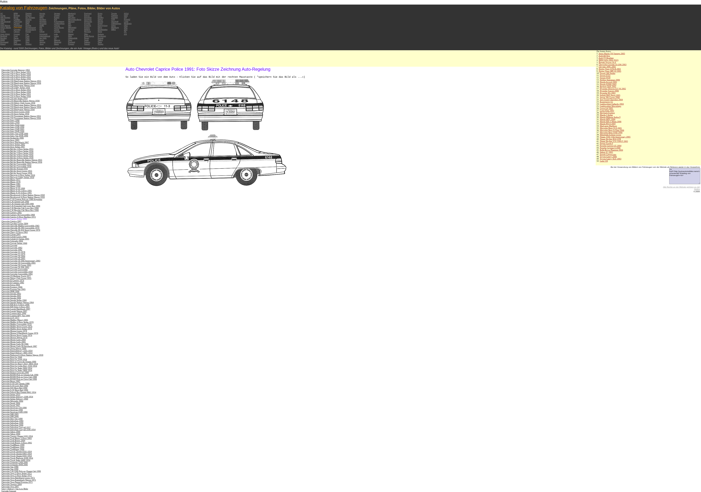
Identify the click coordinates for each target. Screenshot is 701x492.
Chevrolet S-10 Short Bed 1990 (14, 390)
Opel (70, 40)
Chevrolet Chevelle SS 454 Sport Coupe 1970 (20, 230)
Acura (2, 15)
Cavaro (17, 23)
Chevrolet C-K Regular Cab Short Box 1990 (20, 210)
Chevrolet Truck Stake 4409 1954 (15, 460)
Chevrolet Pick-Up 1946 (11, 357)
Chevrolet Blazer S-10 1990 (13, 188)
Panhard (87, 13)
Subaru (101, 34)
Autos (697, 189)
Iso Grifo (43, 38)
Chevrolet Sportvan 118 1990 (14, 407)
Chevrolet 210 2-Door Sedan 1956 (16, 92)
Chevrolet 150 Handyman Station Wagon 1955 (21, 81)
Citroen (17, 32)
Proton (87, 27)
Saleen (87, 42)
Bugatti (17, 15)
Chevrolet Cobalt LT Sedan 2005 (15, 239)
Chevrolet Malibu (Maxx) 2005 (14, 320)
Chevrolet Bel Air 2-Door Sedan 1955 (17, 149)
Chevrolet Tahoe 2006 (10, 434)
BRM (16, 13)
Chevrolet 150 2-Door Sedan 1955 (16, 72)
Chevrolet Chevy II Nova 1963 (14, 232)
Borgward (4, 42)
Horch (41, 15)
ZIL (125, 32)
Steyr (100, 27)
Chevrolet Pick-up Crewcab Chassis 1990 (18, 361)
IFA (40, 27)
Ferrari (28, 32)
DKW (28, 21)
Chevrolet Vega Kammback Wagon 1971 (18, 480)
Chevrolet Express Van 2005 (13, 289)
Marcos (57, 40)
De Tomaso (30, 17)
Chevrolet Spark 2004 (10, 403)
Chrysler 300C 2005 (607, 67)
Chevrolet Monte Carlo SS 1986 (14, 344)
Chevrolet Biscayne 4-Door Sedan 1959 (18, 175)
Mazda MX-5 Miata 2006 (610, 121)
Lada (126, 21)
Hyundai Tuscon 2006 (609, 91)
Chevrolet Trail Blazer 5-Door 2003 (16, 438)
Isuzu (41, 40)
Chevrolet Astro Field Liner (12, 125)
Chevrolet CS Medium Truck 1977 (16, 276)
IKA (41, 30)
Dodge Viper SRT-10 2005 (610, 71)
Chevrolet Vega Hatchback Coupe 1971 (18, 478)
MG (69, 23)
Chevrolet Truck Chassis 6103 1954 (16, 451)
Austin (3, 32)
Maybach (72, 13)
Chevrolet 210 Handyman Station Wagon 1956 (21, 107)
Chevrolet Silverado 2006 (12, 401)
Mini (69, 25)
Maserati (57, 42)
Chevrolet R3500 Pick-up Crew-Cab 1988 (19, 377)
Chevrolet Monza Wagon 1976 (14, 337)
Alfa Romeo (5, 17)
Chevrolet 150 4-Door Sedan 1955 (16, 76)
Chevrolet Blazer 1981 (10, 184)
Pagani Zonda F (606, 143)
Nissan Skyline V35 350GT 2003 (614, 141)
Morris (70, 32)
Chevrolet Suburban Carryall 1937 (16, 427)
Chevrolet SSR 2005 (10, 414)
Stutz (100, 32)
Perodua (87, 17)
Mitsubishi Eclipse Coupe (610, 135)
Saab (86, 40)
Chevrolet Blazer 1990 (10, 186)
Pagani (71, 44)
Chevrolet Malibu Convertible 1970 (16, 324)
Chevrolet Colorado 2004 (12, 241)
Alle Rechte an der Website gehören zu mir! (681, 187)
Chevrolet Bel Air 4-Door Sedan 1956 (17, 155)
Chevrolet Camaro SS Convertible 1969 (18, 215)
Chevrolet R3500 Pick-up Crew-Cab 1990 (19, 379)
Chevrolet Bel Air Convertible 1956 (16, 166)
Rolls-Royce (89, 36)
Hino (27, 42)
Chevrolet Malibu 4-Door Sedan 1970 (17, 322)
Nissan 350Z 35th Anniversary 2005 (615, 137)
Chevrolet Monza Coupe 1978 (14, 331)
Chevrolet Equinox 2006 (11, 287)
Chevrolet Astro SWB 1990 (12, 131)
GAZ (126, 15)
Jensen (57, 13)
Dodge (28, 25)
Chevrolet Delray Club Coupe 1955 (16, 278)
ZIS (125, 34)
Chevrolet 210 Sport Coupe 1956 (15, 112)
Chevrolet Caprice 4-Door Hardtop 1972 (18, 217)
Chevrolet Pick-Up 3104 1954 (14, 359)
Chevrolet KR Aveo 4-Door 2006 (15, 304)
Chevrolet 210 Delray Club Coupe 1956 (18, 103)
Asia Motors (5, 25)
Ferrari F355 (605, 75)
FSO (27, 38)
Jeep (41, 44)
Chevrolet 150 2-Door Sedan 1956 (16, 74)
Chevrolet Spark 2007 (10, 405)
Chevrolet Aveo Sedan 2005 (13, 144)
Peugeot (87, 19)
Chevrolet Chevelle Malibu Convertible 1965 (20, 226)
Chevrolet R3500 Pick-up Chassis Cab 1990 (19, 375)
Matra (56, 44)
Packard (71, 42)
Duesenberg (31, 30)
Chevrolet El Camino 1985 (12, 283)
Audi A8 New (604, 56)
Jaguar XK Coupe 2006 (610, 97)
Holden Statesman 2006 (610, 80)
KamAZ (127, 19)
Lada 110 (604, 161)
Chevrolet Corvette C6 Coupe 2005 (16, 265)
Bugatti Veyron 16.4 (607, 62)
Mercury (71, 21)
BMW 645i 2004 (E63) (608, 60)
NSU (70, 36)
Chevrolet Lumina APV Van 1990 (15, 315)
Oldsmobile (72, 38)
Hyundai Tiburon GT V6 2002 (613, 89)
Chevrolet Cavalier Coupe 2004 (14, 223)
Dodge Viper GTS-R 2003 (610, 69)
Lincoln (57, 32)
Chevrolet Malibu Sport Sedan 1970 (16, 329)
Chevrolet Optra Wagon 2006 (13, 348)
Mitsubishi (72, 27)
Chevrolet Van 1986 (9, 467)
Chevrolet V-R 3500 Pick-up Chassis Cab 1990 (21, 471)
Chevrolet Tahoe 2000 (10, 432)
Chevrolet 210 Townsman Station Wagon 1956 (21, 118)
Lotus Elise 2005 (607, 110)
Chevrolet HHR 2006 (10, 291)
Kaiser (56, 17)
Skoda (100, 21)
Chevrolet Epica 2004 (10, 285)
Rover (86, 38)
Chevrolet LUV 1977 (10, 318)
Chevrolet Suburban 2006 (12, 425)
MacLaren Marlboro (608, 126)
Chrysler (17, 30)
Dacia (16, 38)
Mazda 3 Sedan (606, 115)
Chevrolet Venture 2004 (11, 484)
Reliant (87, 30)
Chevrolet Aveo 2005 (10, 140)
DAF (15, 42)
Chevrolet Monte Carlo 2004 (13, 340)
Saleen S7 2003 (606, 152)
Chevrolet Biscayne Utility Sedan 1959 (17, 177)
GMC (28, 40)
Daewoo (17, 40)
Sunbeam (102, 36)
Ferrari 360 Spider (607, 73)
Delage (29, 19)
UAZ (126, 25)
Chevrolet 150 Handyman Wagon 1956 (18, 85)
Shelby (101, 17)
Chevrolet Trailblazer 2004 (12, 447)
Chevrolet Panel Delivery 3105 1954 (16, 350)
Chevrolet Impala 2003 (11, 293)
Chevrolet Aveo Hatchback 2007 (15, 142)
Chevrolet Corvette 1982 (11, 250)
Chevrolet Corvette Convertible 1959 (17, 272)
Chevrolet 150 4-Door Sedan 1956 (16, 79)
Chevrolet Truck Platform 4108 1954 (17, 458)
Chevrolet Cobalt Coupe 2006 (14, 236)
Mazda (71, 15)
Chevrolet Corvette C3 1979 (13, 254)
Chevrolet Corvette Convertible (14, 269)
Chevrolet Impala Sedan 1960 (14, 300)
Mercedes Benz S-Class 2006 (612, 130)
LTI (55, 38)
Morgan (71, 30)
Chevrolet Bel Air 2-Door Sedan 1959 (17, 153)
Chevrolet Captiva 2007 (11, 221)
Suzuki (100, 38)
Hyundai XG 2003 (608, 93)
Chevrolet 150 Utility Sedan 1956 (15, 87)
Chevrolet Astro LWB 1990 (12, 127)
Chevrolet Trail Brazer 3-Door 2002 (16, 443)
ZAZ (125, 30)
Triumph (114, 17)
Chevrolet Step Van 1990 (12, 418)
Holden (29, 44)
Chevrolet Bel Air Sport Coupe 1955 (16, 171)
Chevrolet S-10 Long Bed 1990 (14, 386)
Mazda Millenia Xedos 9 (610, 117)
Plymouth (88, 21)
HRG (41, 17)
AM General (5, 21)
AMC (2, 23)
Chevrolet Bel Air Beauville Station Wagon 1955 (21, 160)
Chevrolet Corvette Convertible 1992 (17, 274)
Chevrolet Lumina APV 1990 (13, 313)
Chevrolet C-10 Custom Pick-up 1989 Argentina (21, 199)
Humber (42, 19)
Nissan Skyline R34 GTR (610, 139)
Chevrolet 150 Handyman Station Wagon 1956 (21, 83)
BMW (2, 40)
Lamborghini (59, 23)
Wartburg (115, 27)
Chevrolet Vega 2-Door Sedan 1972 (16, 475)
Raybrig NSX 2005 (608, 86)
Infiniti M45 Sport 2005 (610, 95)
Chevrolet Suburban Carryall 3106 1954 (18, 429)
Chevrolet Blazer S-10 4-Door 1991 (16, 193)
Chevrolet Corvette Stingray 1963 (15, 70)
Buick (16, 17)
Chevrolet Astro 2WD (10, 122)
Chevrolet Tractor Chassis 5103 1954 (17, 436)
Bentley (3, 38)
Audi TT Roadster (606, 58)
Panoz (87, 15)
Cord (16, 36)
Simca (100, 19)
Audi (2, 30)
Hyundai (42, 23)
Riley (86, 34)
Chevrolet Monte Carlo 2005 (13, 342)
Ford (27, 36)
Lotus (56, 36)
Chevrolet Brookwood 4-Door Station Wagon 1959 (23, 197)
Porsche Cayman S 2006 (610, 148)
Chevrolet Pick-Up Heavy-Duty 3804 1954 (19, 364)
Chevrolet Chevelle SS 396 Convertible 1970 (20, 228)
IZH (125, 17)
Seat (100, 15)
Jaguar (42, 42)
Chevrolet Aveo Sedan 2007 (13, 147)
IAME (41, 25)
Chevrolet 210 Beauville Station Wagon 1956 (20, 101)
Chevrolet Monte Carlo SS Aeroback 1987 (19, 346)
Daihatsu (17, 44)
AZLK (126, 13)
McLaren (71, 17)
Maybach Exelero (607, 113)
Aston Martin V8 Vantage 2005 (612, 53)
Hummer (42, 21)
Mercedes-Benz (74, 19)
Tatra (100, 42)
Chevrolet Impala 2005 (11, 296)
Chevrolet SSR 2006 (10, 416)
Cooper (17, 34)
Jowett (57, 15)
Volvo (113, 25)
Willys (113, 30)
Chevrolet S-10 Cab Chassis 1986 (15, 383)
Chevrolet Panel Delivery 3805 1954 (16, 353)
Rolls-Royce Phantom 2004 (611, 150)
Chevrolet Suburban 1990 (12, 423)
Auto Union (5, 34)
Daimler (29, 13)
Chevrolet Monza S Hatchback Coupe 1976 (19, 333)
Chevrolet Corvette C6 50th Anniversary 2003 (20, 261)
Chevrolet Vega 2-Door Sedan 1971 (16, 473)
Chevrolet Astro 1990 (10, 120)
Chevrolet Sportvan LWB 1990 (14, 412)
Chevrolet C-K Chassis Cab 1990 (15, 201)
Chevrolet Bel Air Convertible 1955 (16, 164)
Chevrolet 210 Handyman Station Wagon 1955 (21, 105)
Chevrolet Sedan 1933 (10, 394)
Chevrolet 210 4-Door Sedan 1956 (16, 96)
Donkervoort (31, 27)
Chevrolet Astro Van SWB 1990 (14, 136)
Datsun (29, 15)
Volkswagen (116, 23)
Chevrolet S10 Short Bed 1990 (14, 388)
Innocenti (43, 34)
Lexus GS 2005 (606, 108)
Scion (100, 13)
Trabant (114, 15)
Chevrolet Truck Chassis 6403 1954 (16, 454)
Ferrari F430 (605, 78)
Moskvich (128, 23)
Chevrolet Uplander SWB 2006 (14, 464)
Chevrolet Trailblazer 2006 (12, 449)
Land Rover (59, 27)
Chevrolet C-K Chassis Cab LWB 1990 (17, 204)
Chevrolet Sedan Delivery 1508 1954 (17, 397)
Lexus (56, 30)
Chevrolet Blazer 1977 (10, 179)
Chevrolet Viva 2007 (10, 486)
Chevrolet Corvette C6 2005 (13, 258)
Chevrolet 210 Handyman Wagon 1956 (18, 109)
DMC (28, 23)
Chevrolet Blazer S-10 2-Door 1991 (16, 190)
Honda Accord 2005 (608, 82)
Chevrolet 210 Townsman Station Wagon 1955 (21, 116)
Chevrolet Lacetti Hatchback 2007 (15, 309)
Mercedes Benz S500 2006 (611, 132)
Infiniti (41, 32)
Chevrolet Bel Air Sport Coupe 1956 (16, 173)
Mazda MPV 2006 (607, 119)
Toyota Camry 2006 (608, 156)
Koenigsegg (59, 21)
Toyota (114, 13)
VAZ (125, 27)
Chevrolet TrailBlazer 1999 (12, 445)
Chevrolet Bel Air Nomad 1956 (14, 169)
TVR (113, 19)
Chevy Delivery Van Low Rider (14, 489)
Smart (100, 23)
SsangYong (103, 25)
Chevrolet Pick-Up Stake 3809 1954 (16, 370)
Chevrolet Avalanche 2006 (12, 138)
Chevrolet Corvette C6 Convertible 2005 (18, 263)
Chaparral (18, 25)
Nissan (71, 34)
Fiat (27, 34)
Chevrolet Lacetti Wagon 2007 (14, 311)
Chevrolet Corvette (9, 245)
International (44, 36)
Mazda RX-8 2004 (608, 124)
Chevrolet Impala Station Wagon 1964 (17, 302)
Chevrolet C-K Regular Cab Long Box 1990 (20, 208)
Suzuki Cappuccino (608, 154)
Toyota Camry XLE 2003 (610, 159)
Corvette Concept (8, 491)
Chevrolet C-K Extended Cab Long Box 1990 (20, 206)
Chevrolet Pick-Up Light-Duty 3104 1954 (19, 366)
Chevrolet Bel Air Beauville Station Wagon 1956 (21, 162)
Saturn (87, 44)
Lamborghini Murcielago (610, 106)
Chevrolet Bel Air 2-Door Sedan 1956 (17, 151)
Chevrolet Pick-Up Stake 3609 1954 (16, 368)
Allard (2, 19)
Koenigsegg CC (606, 102)
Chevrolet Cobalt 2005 (11, 234)
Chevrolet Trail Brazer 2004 (13, 440)
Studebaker (103, 30)
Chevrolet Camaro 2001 (11, 212)
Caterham (18, 21)
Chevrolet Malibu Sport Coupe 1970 (16, 326)
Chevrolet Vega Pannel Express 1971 (17, 482)
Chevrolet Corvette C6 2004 (13, 256)
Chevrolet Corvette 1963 (11, 247)
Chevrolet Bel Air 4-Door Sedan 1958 (17, 158)
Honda (42, 13)
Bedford (3, 36)
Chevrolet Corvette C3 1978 (13, 252)
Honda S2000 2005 (608, 84)
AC (1, 13)
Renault (87, 32)
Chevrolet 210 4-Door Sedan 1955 (16, 94)
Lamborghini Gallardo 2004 (612, 104)
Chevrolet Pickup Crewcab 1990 (15, 372)
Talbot (100, 40)
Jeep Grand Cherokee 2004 (611, 99)
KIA (55, 19)
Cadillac (17, 19)
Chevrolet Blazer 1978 (10, 182)
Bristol (2, 44)
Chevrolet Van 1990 (9, 469)
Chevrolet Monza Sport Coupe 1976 (16, 335)
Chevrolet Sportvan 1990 (12, 410)
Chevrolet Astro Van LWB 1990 (14, 133)
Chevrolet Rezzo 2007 (10, 381)
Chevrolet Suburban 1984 (12, 421)
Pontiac (87, 23)
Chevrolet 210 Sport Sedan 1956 (15, 114)
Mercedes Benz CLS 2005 (611, 128)
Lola (56, 34)
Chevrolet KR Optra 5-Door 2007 (15, 307)
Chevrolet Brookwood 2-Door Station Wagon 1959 (23, 195)
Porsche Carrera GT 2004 (610, 146)
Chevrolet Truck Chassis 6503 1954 (16, 456)
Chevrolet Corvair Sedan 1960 (14, 243)
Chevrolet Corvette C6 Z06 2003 (613, 64)
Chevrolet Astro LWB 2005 (12, 129)
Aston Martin (5, 27)
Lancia (57, 25)
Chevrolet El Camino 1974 (12, 280)
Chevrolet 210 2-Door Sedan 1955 (16, 90)
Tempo (100, 44)
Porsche (87, 25)
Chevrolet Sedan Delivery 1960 (14, 399)
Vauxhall (114, 21)
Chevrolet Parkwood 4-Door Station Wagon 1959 (22, 355)
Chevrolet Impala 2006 (11, 298)
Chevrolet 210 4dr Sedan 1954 (14, 98)
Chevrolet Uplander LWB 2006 (14, 462)
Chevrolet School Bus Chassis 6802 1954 (18, 392)
